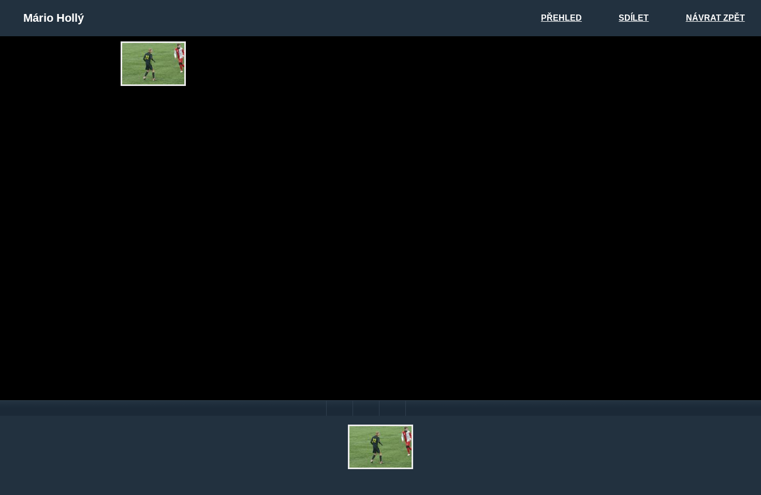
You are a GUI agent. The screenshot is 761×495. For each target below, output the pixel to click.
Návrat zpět (715, 17)
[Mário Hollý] (153, 63)
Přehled (561, 17)
